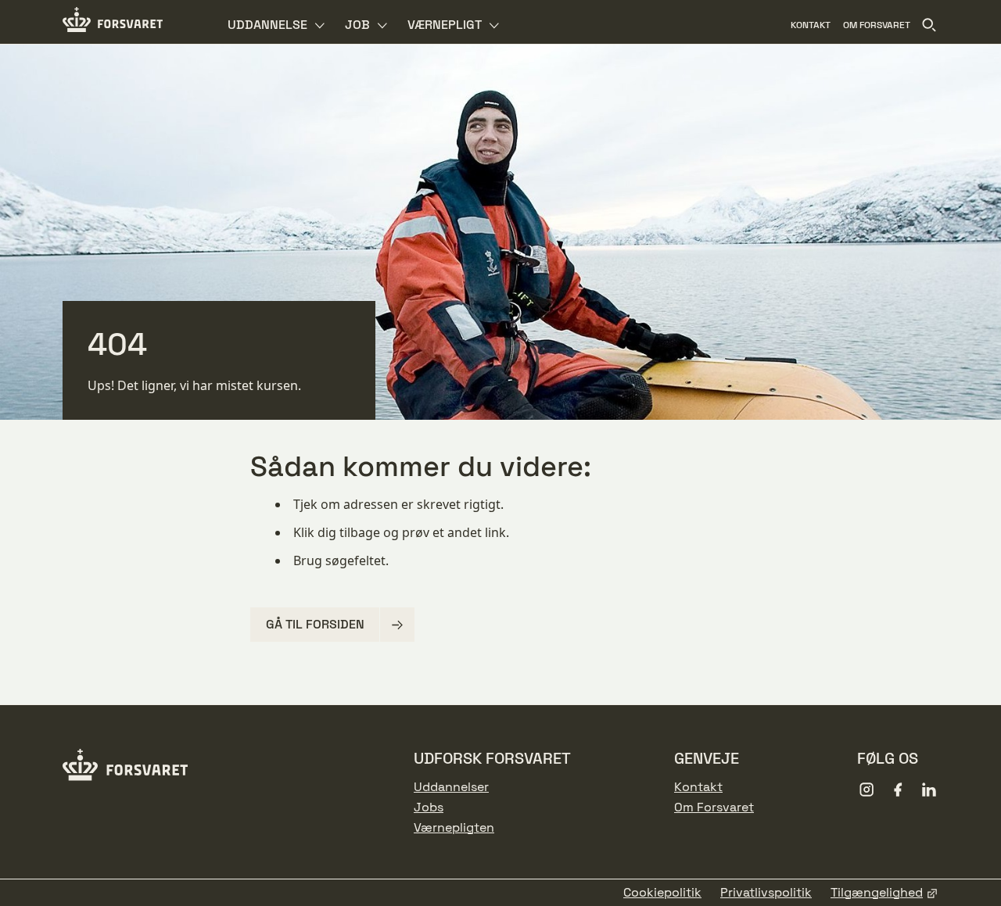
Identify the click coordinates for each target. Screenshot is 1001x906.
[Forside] (113, 22)
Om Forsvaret (714, 807)
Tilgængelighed (877, 893)
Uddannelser (451, 787)
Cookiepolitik (662, 893)
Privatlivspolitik (766, 893)
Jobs (428, 807)
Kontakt (698, 787)
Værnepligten (454, 828)
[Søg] (929, 25)
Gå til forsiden (315, 624)
